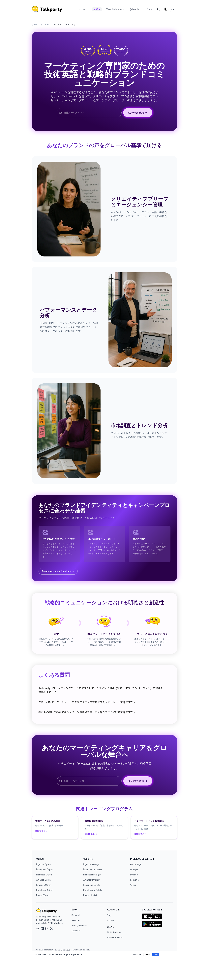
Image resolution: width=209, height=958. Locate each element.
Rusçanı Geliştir (90, 895)
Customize (136, 954)
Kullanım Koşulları (115, 937)
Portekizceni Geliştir (92, 890)
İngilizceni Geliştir (91, 864)
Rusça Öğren (42, 895)
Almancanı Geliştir (91, 880)
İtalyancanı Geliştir (91, 885)
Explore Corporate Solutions (56, 571)
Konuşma (134, 880)
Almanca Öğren (43, 880)
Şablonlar (76, 930)
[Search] (158, 9)
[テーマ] (165, 9)
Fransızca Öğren (44, 874)
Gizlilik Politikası (114, 932)
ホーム (35, 24)
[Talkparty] (47, 9)
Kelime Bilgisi (136, 864)
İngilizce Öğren (43, 864)
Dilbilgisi (134, 869)
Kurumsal (76, 915)
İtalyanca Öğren (43, 885)
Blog (109, 915)
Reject (147, 954)
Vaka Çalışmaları (79, 925)
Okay (156, 954)
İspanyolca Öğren (44, 869)
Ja (172, 9)
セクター (45, 24)
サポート (111, 920)
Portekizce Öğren (44, 890)
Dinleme (134, 874)
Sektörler (76, 920)
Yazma (133, 885)
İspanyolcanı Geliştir (92, 869)
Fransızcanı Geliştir (92, 874)
